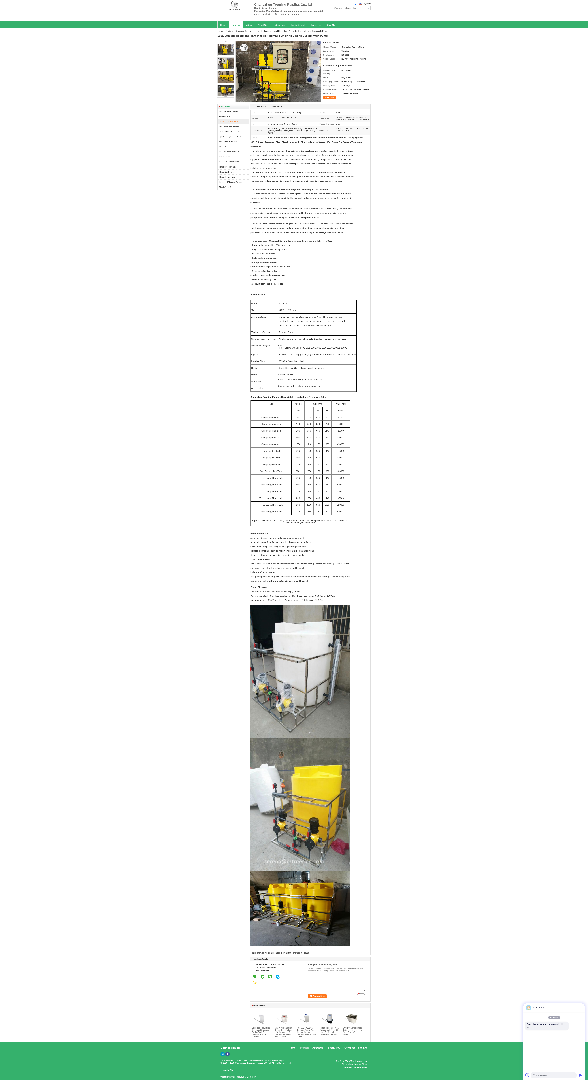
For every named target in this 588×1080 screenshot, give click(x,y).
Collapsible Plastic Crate (229, 162)
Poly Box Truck (225, 116)
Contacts (349, 1047)
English (366, 4)
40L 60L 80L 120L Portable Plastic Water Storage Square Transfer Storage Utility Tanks (306, 1032)
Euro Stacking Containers (229, 126)
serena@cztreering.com (356, 1067)
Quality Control (297, 25)
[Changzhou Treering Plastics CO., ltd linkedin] (223, 1054)
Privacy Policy (227, 1060)
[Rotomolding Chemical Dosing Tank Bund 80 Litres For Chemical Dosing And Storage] (330, 1018)
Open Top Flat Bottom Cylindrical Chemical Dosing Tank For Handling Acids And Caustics (261, 1032)
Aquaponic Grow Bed (228, 142)
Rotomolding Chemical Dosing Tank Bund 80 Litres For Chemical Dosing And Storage (329, 1031)
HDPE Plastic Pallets (227, 157)
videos (249, 25)
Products (236, 25)
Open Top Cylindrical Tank (230, 137)
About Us (262, 25)
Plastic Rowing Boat (227, 177)
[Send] (580, 1075)
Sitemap (363, 1047)
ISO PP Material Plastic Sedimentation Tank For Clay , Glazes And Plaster (352, 1031)
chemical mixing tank (265, 953)
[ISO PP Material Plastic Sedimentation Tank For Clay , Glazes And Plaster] (352, 1018)
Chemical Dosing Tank (245, 31)
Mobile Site (228, 1070)
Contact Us (316, 25)
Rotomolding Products (228, 111)
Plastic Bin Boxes (226, 172)
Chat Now (331, 25)
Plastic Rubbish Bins (227, 167)
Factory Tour (279, 25)
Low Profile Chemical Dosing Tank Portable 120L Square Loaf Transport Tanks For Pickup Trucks (283, 1032)
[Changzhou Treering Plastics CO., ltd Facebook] (227, 1054)
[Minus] (580, 1008)
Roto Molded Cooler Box (229, 152)
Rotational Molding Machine (231, 182)
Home (223, 25)
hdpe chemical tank (284, 953)
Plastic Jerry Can (226, 187)
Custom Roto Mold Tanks (229, 131)
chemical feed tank (301, 953)
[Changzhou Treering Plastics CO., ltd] (234, 6)
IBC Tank (223, 147)
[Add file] (527, 1075)
